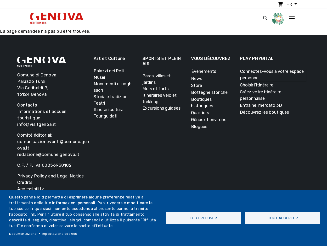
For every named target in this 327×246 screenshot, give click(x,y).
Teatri (99, 103)
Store (196, 85)
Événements (203, 71)
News (196, 78)
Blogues (199, 126)
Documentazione (23, 233)
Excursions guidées (161, 108)
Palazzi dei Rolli (109, 71)
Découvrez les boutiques (264, 112)
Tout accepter (283, 218)
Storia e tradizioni (111, 96)
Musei (99, 77)
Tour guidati (105, 116)
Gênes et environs (208, 119)
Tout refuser (203, 218)
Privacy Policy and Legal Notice (50, 176)
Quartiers (200, 112)
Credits (25, 182)
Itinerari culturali (109, 109)
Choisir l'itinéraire (256, 85)
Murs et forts (155, 88)
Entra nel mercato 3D (261, 105)
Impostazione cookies (59, 233)
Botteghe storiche (209, 92)
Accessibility (30, 189)
